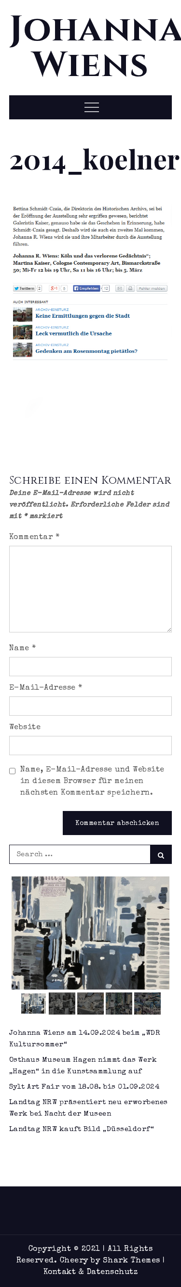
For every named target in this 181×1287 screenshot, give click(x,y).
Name (22, 649)
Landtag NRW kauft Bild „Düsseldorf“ (81, 1129)
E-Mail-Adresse (46, 688)
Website (25, 728)
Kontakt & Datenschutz (90, 1272)
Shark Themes (133, 1261)
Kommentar (34, 537)
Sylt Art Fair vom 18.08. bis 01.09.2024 (84, 1087)
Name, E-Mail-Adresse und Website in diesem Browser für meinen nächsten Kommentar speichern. (92, 781)
